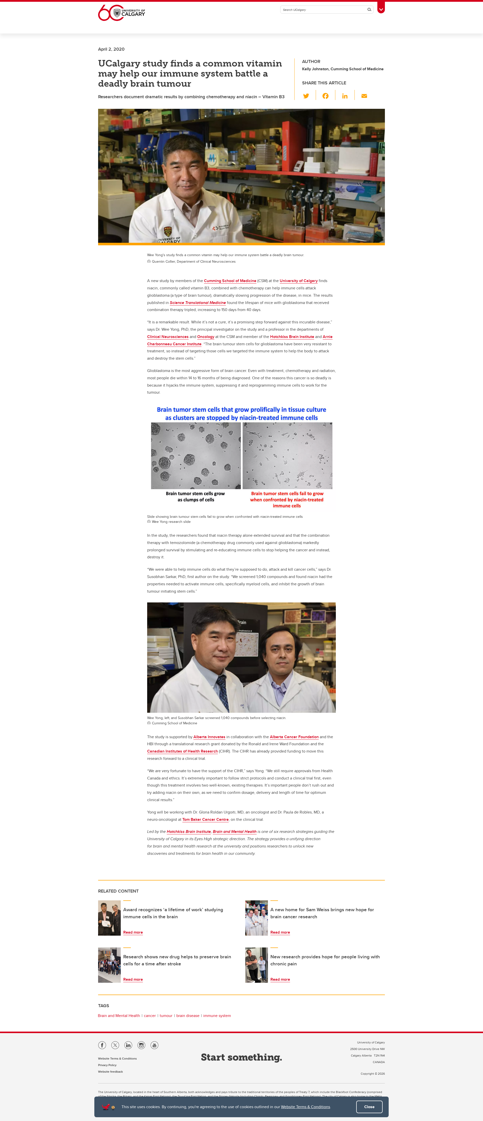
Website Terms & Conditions (305, 1107)
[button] (309, 95)
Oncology (205, 336)
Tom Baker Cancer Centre (205, 819)
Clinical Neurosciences (168, 336)
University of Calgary (299, 281)
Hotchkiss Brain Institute (292, 336)
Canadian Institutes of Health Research (182, 751)
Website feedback (110, 1071)
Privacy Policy (107, 1065)
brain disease (187, 1015)
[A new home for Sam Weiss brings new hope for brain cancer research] (256, 918)
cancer (150, 1015)
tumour (166, 1015)
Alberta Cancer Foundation (294, 737)
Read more (133, 932)
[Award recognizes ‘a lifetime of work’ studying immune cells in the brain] (109, 918)
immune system (217, 1015)
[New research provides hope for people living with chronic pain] (256, 965)
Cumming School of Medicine (230, 281)
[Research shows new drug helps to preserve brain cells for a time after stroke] (109, 965)
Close (369, 1107)
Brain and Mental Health (119, 1015)
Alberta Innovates (209, 737)
